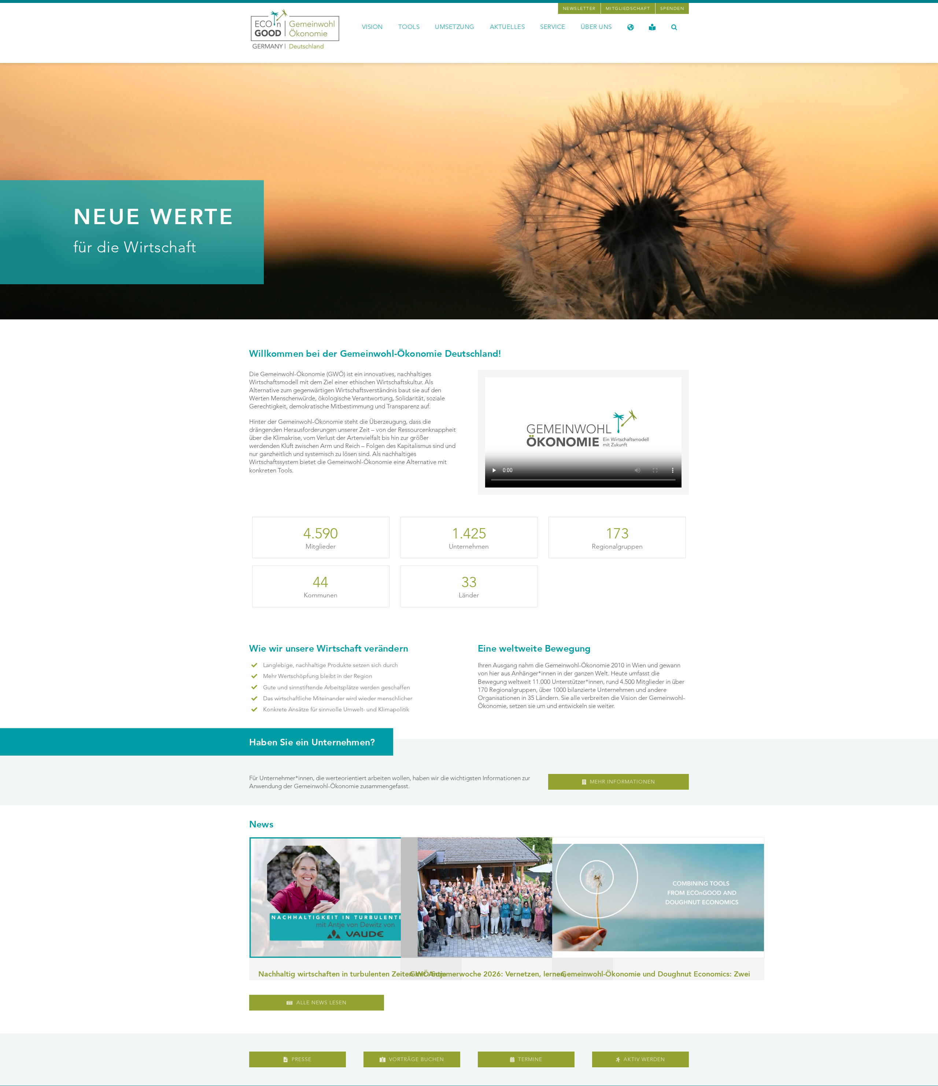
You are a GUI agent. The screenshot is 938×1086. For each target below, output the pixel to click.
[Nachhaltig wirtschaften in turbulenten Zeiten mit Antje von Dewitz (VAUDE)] (355, 897)
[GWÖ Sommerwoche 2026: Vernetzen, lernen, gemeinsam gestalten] (507, 897)
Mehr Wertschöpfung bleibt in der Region (317, 675)
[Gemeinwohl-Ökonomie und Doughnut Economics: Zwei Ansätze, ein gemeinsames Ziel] (658, 897)
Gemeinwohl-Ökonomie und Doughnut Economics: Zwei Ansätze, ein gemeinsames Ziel (655, 979)
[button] (674, 26)
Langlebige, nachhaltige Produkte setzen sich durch (330, 664)
